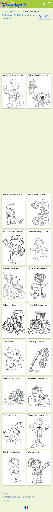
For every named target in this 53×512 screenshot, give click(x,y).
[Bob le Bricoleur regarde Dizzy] (39, 93)
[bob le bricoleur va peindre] (14, 93)
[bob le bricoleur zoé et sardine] (39, 212)
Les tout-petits (16, 11)
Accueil (5, 11)
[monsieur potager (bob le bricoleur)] (39, 249)
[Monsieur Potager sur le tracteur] (14, 286)
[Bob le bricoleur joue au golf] (14, 212)
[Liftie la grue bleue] (39, 359)
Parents (5, 493)
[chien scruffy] (14, 359)
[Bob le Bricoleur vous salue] (14, 249)
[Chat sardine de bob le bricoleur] (14, 433)
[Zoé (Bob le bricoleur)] (14, 469)
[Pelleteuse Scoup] (14, 322)
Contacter (6, 501)
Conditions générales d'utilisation (18, 497)
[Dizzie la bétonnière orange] (39, 286)
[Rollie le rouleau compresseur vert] (39, 396)
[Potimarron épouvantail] (39, 433)
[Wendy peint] (39, 469)
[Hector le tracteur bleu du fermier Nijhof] (39, 322)
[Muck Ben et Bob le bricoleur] (14, 396)
